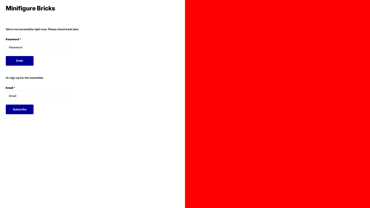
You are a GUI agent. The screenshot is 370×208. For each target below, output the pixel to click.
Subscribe (19, 109)
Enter (19, 60)
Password (13, 39)
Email (10, 87)
